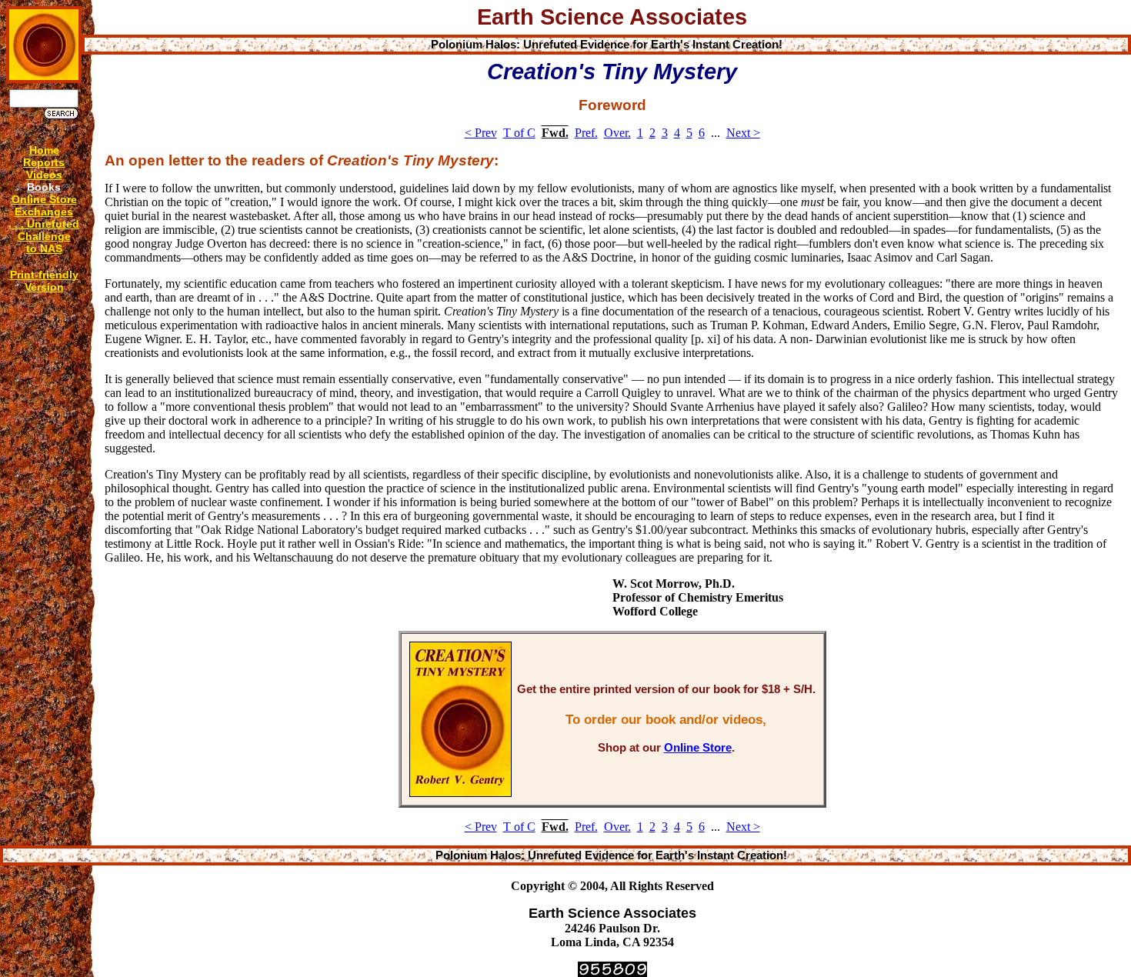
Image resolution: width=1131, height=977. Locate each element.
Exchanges (44, 211)
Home (44, 150)
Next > (743, 132)
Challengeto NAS (44, 242)
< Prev (481, 132)
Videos (44, 174)
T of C (519, 132)
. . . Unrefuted (43, 224)
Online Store (44, 199)
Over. (617, 132)
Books (44, 187)
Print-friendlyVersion (44, 280)
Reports (44, 162)
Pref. (586, 132)
